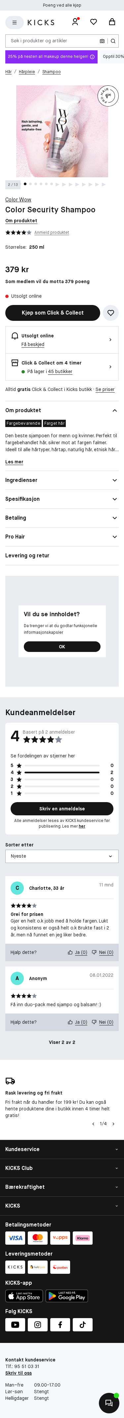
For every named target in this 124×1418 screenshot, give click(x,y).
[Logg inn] (75, 22)
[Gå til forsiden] (41, 22)
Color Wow (18, 199)
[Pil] (113, 1124)
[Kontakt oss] (109, 1403)
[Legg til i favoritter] (111, 313)
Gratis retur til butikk (62, 5)
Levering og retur (27, 555)
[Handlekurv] (112, 22)
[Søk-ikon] (113, 41)
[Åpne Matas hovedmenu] (14, 22)
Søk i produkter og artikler (39, 41)
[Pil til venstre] (92, 1124)
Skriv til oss (18, 1373)
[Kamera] (102, 41)
